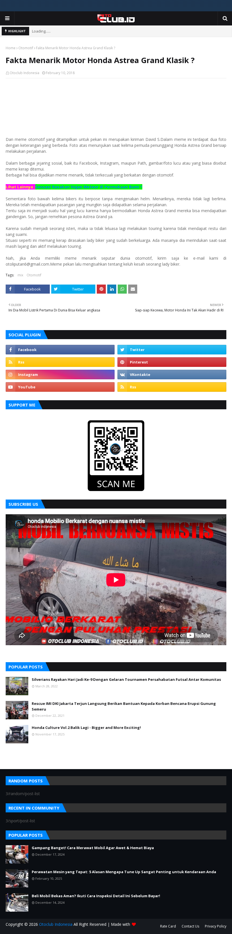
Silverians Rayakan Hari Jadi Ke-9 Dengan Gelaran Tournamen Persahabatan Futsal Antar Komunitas (126, 679)
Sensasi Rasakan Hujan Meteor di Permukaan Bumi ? (88, 187)
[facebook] (60, 349)
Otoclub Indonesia (24, 72)
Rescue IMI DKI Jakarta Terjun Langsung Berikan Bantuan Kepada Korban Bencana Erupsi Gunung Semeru (124, 706)
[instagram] (60, 374)
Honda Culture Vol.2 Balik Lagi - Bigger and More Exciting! (86, 727)
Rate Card (168, 926)
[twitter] (171, 349)
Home (11, 48)
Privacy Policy (215, 926)
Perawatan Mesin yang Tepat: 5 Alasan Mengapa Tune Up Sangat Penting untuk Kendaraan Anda (124, 871)
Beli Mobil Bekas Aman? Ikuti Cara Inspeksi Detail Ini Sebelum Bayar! (96, 895)
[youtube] (60, 387)
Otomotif (25, 48)
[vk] (171, 374)
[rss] (60, 362)
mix (20, 275)
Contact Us (190, 926)
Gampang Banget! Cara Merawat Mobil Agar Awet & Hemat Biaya (93, 847)
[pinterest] (171, 362)
